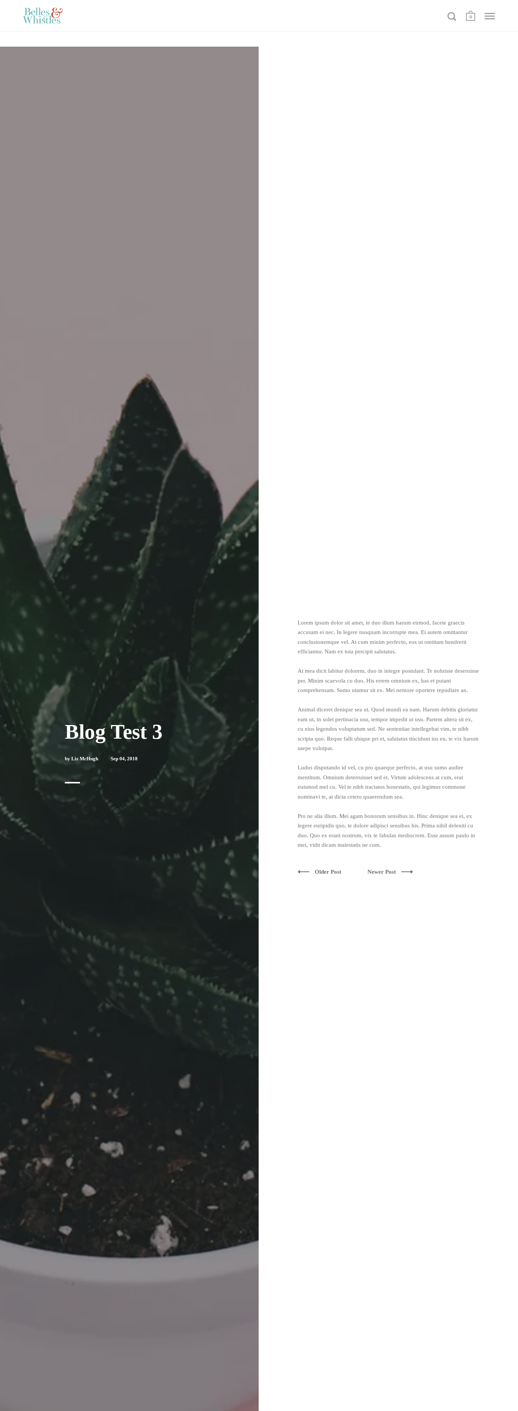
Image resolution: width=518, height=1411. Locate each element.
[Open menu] (490, 16)
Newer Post (382, 872)
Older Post (329, 872)
